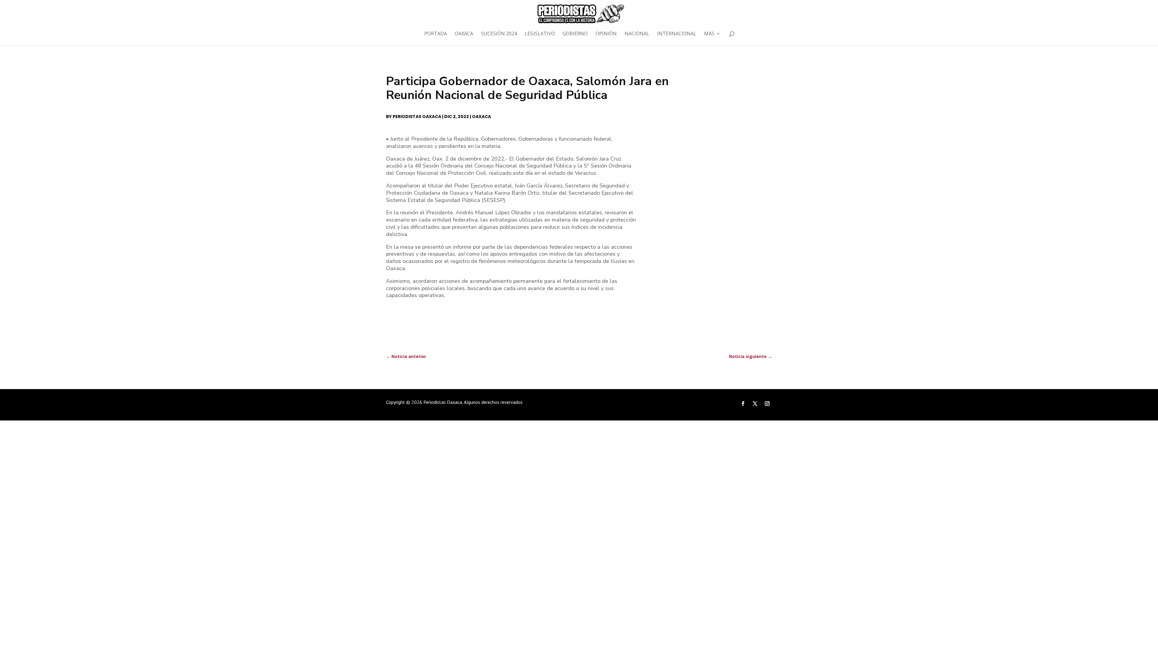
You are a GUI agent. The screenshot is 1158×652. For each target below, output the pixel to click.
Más (709, 34)
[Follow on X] (755, 403)
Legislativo (540, 34)
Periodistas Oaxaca (417, 116)
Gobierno (575, 34)
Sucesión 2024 (499, 34)
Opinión (606, 34)
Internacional (676, 34)
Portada (435, 34)
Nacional (637, 34)
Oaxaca (464, 34)
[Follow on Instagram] (767, 403)
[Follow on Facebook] (743, 403)
